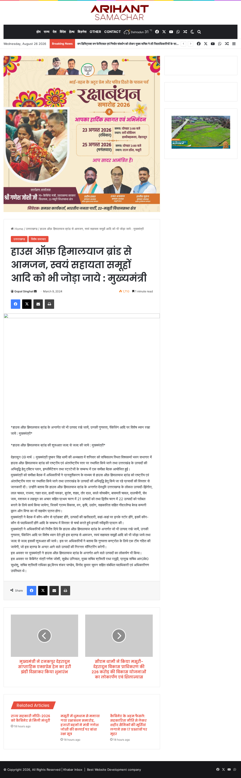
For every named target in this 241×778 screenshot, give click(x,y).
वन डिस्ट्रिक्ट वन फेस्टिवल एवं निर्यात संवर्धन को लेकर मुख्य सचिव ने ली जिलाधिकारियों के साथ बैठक (131, 44)
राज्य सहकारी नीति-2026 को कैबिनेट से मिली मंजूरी (30, 718)
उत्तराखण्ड (31, 229)
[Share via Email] (38, 304)
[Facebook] (15, 304)
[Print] (49, 304)
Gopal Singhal (23, 291)
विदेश (63, 32)
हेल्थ (71, 32)
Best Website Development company (114, 769)
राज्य (46, 32)
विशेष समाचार (38, 239)
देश (54, 32)
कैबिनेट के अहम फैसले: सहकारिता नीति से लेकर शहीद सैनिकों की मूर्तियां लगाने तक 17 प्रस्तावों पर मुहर (128, 725)
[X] (27, 304)
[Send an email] (35, 291)
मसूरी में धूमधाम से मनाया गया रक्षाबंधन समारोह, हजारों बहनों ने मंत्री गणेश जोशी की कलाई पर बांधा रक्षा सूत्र (80, 725)
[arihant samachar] (121, 13)
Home (18, 229)
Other (95, 32)
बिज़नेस (82, 32)
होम (38, 32)
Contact (112, 32)
